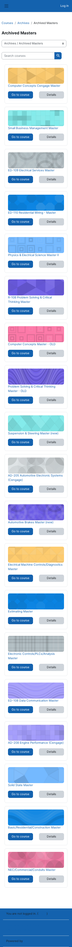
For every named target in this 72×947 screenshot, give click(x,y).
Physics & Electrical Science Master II (33, 255)
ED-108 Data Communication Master (33, 700)
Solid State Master (20, 785)
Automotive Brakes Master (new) (30, 522)
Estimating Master (20, 611)
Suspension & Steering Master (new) (33, 433)
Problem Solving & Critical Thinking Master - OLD (31, 389)
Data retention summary (22, 925)
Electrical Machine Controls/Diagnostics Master (35, 567)
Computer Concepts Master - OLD (32, 344)
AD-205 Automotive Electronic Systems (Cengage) (35, 478)
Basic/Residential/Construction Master (34, 827)
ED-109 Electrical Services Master (31, 170)
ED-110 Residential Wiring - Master (32, 212)
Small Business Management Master (33, 128)
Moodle (29, 941)
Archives (23, 23)
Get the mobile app (19, 929)
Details (51, 95)
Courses (7, 23)
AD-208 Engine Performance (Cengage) (36, 743)
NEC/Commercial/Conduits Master (31, 870)
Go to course (20, 95)
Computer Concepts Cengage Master (34, 86)
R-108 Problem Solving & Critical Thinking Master (30, 299)
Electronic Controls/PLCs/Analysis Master (31, 656)
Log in (64, 6)
